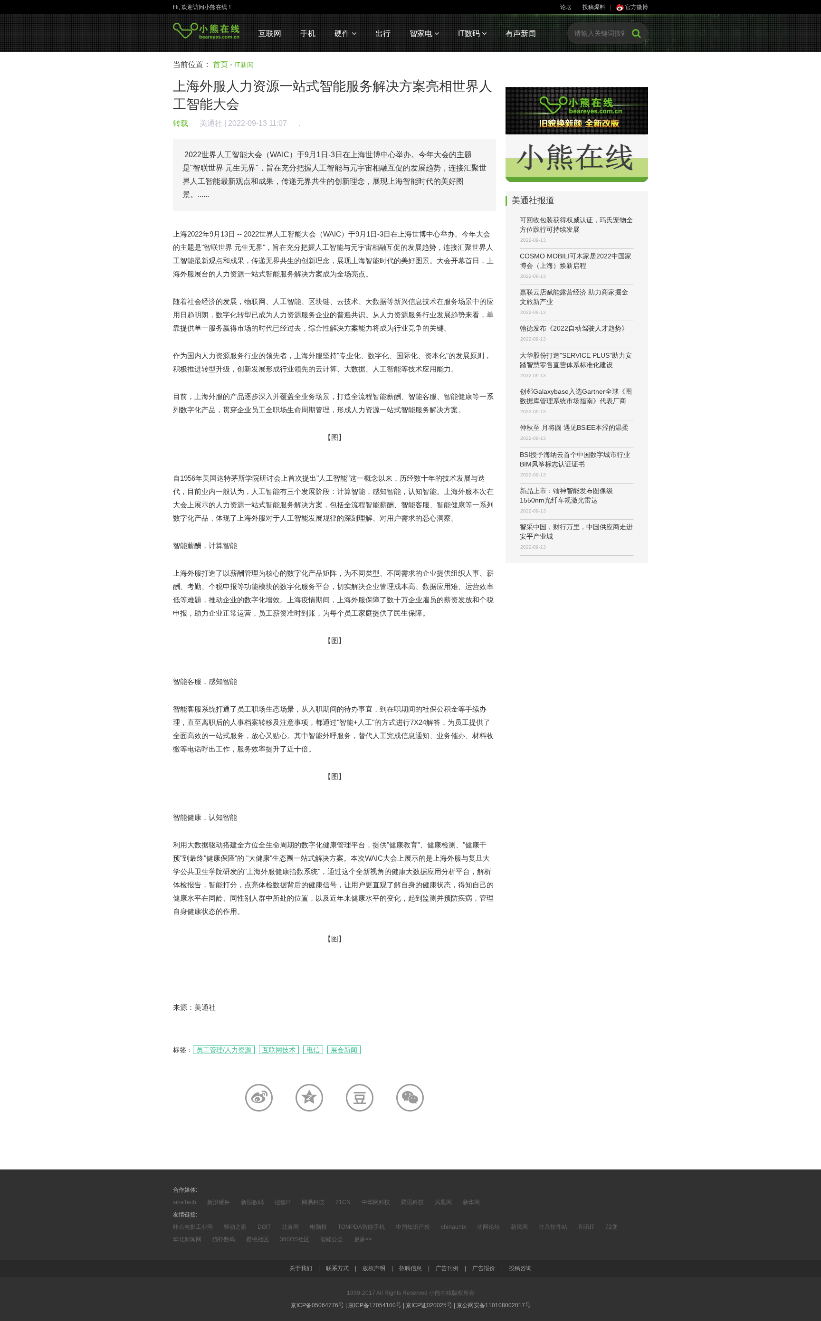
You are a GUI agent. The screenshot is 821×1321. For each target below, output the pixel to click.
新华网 (471, 1202)
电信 (313, 1050)
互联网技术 (279, 1050)
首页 (220, 64)
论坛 (566, 7)
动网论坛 (488, 1227)
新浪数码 (252, 1202)
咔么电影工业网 (193, 1227)
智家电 (422, 33)
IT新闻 (244, 64)
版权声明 (374, 1268)
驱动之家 (235, 1227)
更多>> (363, 1239)
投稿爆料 (593, 7)
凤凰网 (443, 1202)
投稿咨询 (520, 1268)
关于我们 (300, 1268)
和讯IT (586, 1227)
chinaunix (453, 1227)
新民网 (519, 1227)
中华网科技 (376, 1202)
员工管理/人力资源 (223, 1050)
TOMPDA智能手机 (361, 1227)
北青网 (290, 1227)
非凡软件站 (553, 1227)
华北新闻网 (187, 1239)
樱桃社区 (257, 1239)
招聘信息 (410, 1268)
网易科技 (313, 1202)
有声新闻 (521, 33)
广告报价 (483, 1268)
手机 (307, 33)
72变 (611, 1227)
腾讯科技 (412, 1202)
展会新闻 (344, 1050)
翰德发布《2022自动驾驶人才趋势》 (574, 328)
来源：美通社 (194, 1007)
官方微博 (636, 7)
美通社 (211, 123)
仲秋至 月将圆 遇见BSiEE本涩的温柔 (574, 427)
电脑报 (318, 1227)
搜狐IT (283, 1202)
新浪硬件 (218, 1202)
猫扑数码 (223, 1239)
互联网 (269, 33)
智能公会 (331, 1239)
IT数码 (470, 33)
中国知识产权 (413, 1227)
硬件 (343, 33)
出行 (383, 33)
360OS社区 (294, 1239)
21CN (343, 1202)
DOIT (264, 1227)
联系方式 (337, 1268)
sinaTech (184, 1202)
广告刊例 (447, 1268)
